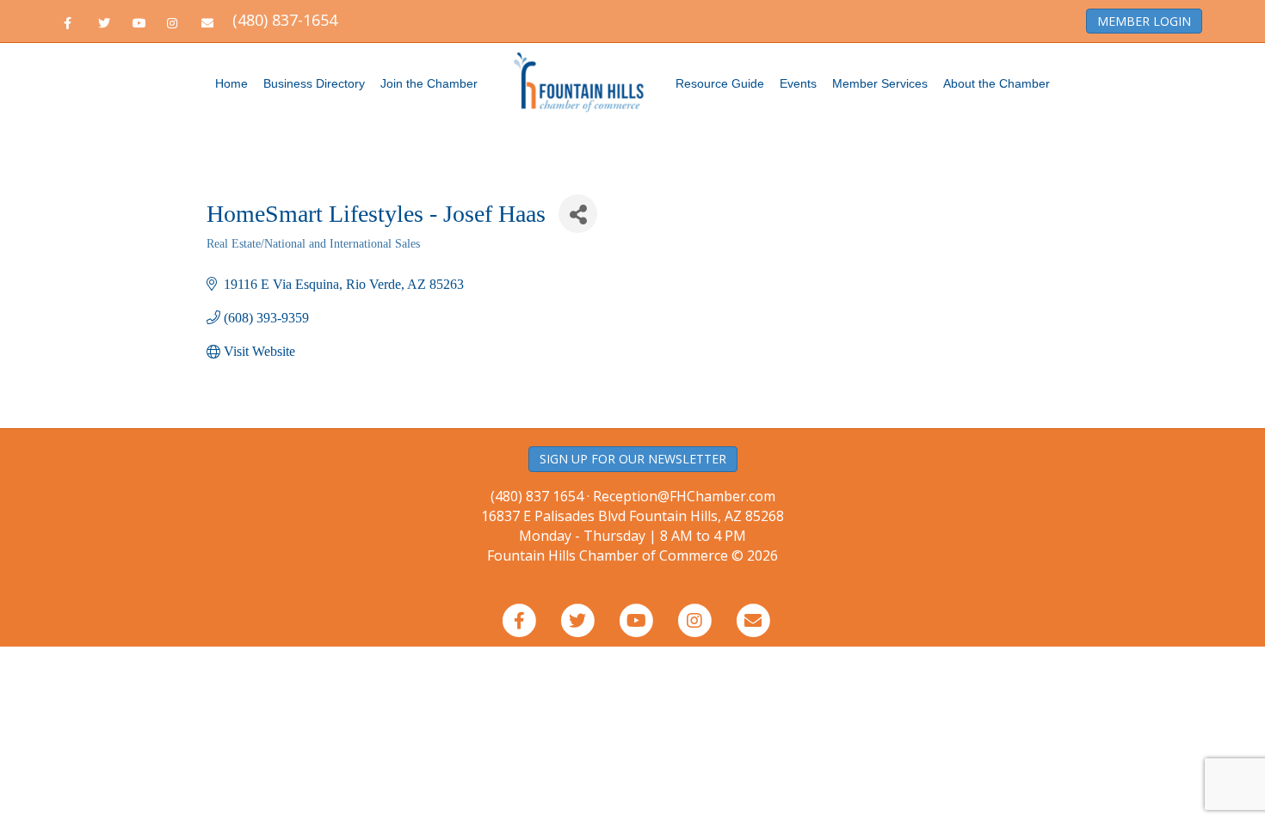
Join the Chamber (429, 83)
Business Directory (314, 83)
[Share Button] (577, 213)
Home (231, 83)
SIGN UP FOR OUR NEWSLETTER (633, 459)
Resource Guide (720, 83)
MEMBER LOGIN (1144, 21)
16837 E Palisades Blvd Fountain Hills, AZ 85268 (632, 525)
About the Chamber (996, 83)
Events (798, 83)
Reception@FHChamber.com (684, 496)
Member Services (880, 83)
